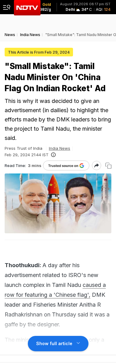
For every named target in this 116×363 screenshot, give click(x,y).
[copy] (108, 166)
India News (59, 148)
